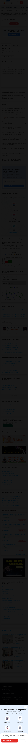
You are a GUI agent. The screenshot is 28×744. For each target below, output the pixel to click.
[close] (25, 707)
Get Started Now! (8, 741)
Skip (22, 740)
